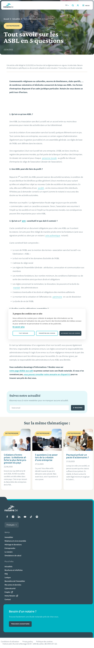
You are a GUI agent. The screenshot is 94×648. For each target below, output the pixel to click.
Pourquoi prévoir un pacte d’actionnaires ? (77, 456)
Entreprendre (10, 548)
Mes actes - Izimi (77, 5)
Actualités (16, 19)
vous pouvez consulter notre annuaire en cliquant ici (47, 374)
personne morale (49, 158)
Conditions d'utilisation (10, 641)
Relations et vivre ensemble (15, 541)
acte (24, 221)
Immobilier (9, 537)
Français (11, 525)
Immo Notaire (10, 596)
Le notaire (8, 552)
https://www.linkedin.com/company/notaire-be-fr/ (19, 517)
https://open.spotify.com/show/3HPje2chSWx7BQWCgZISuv (37, 517)
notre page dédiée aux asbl (21, 371)
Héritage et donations (13, 544)
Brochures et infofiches (14, 570)
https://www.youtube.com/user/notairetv (25, 517)
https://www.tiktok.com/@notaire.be (31, 517)
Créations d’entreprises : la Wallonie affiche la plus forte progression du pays (15, 458)
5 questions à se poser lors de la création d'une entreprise (46, 457)
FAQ (6, 574)
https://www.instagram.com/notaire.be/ (13, 517)
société (41, 188)
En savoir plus (19, 327)
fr (66, 5)
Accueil (6, 19)
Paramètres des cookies (47, 333)
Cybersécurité (10, 588)
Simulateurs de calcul (13, 555)
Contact (8, 599)
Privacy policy (27, 641)
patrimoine (57, 297)
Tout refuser (23, 333)
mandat (16, 287)
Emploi (7, 592)
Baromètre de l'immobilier (15, 581)
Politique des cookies (44, 641)
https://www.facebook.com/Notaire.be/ (7, 517)
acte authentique (52, 235)
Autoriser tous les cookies (70, 333)
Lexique (8, 577)
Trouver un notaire (20, 624)
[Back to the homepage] (8, 5)
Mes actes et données (13, 585)
